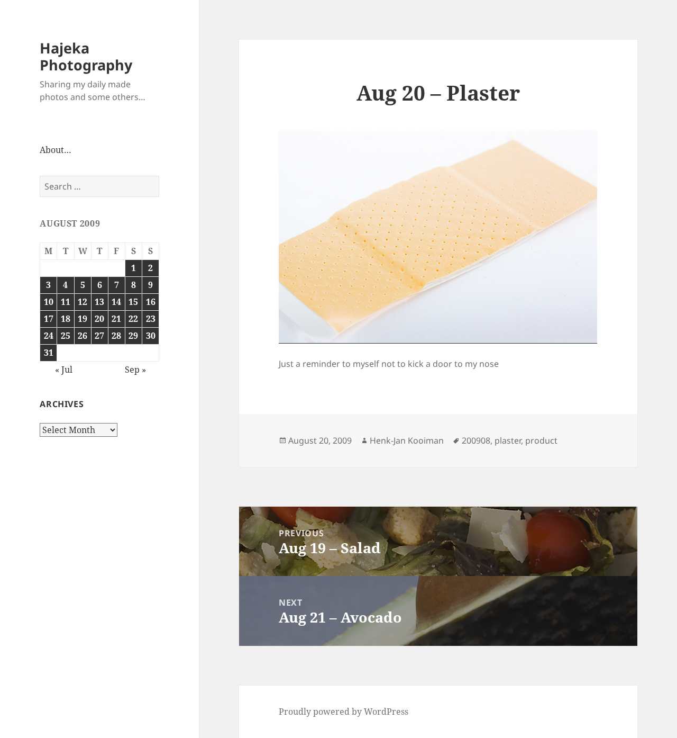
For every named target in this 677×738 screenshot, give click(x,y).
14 (116, 302)
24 (48, 335)
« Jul (63, 369)
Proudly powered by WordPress (343, 711)
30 (150, 335)
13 (99, 302)
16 (150, 302)
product (541, 440)
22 (133, 319)
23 (150, 319)
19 (82, 319)
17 (48, 319)
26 (82, 335)
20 (99, 319)
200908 (476, 440)
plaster (508, 440)
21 (116, 319)
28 (116, 335)
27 (99, 335)
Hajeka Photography (86, 56)
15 (133, 302)
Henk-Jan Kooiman (407, 440)
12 (82, 302)
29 (133, 335)
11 (65, 302)
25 (65, 335)
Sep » (135, 369)
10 (48, 302)
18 (65, 319)
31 (48, 352)
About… (55, 150)
